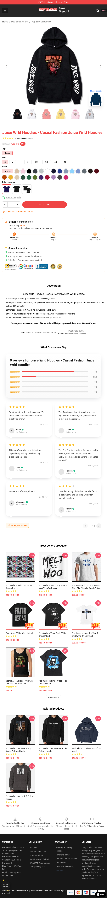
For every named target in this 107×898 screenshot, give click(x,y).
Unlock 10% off (5, 885)
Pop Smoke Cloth (19, 21)
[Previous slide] (6, 66)
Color (4, 166)
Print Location (8, 182)
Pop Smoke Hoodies (41, 21)
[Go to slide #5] (75, 114)
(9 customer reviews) (23, 139)
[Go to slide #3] (46, 114)
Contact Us (61, 862)
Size (4, 157)
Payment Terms (63, 855)
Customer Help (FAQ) (65, 866)
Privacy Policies (36, 855)
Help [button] (102, 894)
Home (5, 21)
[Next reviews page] (98, 525)
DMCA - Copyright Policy (40, 859)
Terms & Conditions (38, 851)
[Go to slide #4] (60, 114)
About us (33, 847)
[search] (97, 10)
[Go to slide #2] (31, 114)
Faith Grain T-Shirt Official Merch (19, 633)
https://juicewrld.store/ (86, 323)
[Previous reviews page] (85, 525)
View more (53, 698)
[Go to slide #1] (17, 114)
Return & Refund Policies (66, 859)
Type (4, 149)
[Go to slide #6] (89, 114)
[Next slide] (100, 66)
